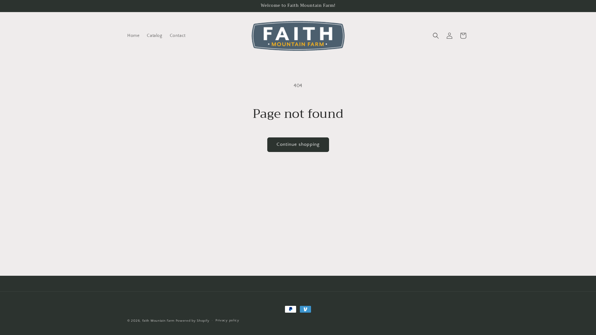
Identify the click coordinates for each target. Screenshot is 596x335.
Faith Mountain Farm (158, 321)
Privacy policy (227, 320)
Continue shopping (298, 144)
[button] (436, 35)
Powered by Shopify (193, 321)
